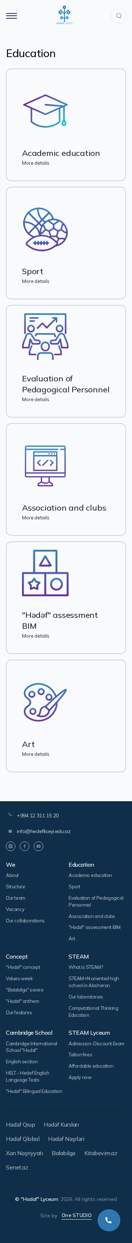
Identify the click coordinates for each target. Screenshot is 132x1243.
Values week (19, 978)
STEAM (79, 956)
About (12, 875)
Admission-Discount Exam (96, 1043)
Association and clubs (92, 916)
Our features (19, 1012)
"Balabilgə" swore (24, 990)
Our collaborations (25, 920)
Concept (17, 956)
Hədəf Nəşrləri (66, 1138)
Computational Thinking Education (93, 1011)
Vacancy (15, 909)
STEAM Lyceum (89, 1032)
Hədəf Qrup (20, 1124)
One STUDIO (76, 1215)
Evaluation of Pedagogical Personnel (96, 901)
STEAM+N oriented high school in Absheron (94, 981)
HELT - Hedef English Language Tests (27, 1076)
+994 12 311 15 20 (38, 815)
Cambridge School (29, 1032)
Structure (15, 886)
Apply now (80, 1077)
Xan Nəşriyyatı (24, 1153)
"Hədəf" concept (23, 967)
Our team (15, 898)
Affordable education (91, 1066)
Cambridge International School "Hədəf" (31, 1047)
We (10, 864)
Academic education (90, 875)
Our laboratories (86, 997)
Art (72, 938)
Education (81, 864)
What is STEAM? (86, 967)
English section (21, 1061)
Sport (74, 886)
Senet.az (17, 1167)
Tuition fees (80, 1054)
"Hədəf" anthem (22, 1001)
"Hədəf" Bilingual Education (34, 1091)
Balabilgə (64, 1153)
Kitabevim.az (100, 1153)
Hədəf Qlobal (22, 1138)
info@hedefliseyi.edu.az (43, 831)
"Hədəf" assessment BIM (94, 927)
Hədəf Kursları (61, 1124)
